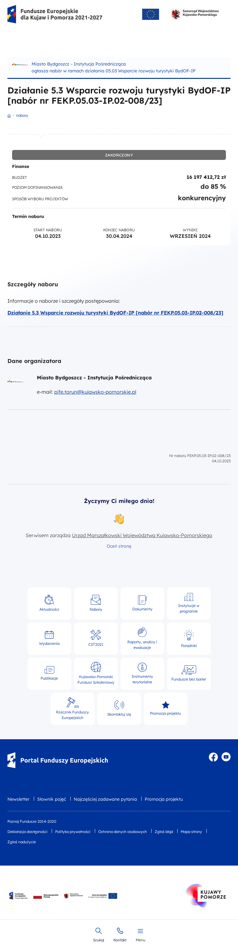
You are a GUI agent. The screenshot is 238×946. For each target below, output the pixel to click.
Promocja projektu (164, 799)
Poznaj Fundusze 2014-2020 (31, 821)
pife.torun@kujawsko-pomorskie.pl (95, 392)
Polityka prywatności (72, 831)
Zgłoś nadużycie (21, 842)
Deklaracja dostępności (27, 831)
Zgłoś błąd (164, 831)
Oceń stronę (119, 546)
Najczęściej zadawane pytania (105, 799)
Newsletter (18, 799)
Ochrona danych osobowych (122, 831)
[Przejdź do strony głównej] (55, 14)
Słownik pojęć (51, 799)
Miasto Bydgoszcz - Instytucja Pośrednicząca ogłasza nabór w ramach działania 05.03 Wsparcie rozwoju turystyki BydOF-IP (114, 67)
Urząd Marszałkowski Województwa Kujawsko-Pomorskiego (142, 535)
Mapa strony (191, 831)
